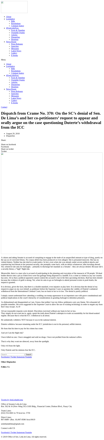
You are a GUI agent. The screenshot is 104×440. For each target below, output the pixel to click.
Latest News (16, 51)
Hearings (14, 39)
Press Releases (17, 44)
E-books (14, 55)
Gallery (14, 53)
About (8, 17)
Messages (15, 48)
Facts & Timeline (18, 30)
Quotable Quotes (18, 33)
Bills (13, 21)
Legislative (10, 19)
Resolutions (16, 23)
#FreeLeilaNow (12, 28)
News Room (11, 42)
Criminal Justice (17, 26)
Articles (14, 35)
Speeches (15, 46)
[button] (52, 60)
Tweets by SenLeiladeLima (12, 400)
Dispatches (15, 37)
